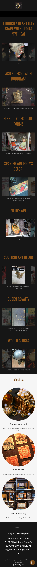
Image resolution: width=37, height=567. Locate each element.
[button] (4, 14)
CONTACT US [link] (18, 527)
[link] (18, 5)
